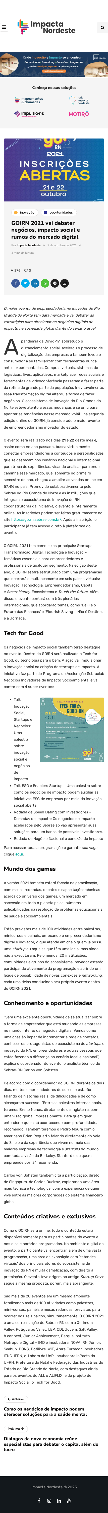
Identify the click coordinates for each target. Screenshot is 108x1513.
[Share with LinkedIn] (35, 283)
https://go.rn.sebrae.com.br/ (36, 519)
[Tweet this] (25, 283)
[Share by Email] (64, 283)
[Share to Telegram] (54, 283)
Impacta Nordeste (28, 245)
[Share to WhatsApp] (45, 283)
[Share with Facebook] (15, 283)
